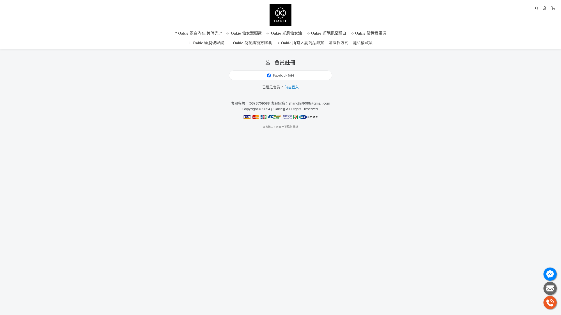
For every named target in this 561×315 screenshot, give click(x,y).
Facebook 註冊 (283, 75)
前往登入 (291, 86)
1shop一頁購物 (283, 126)
